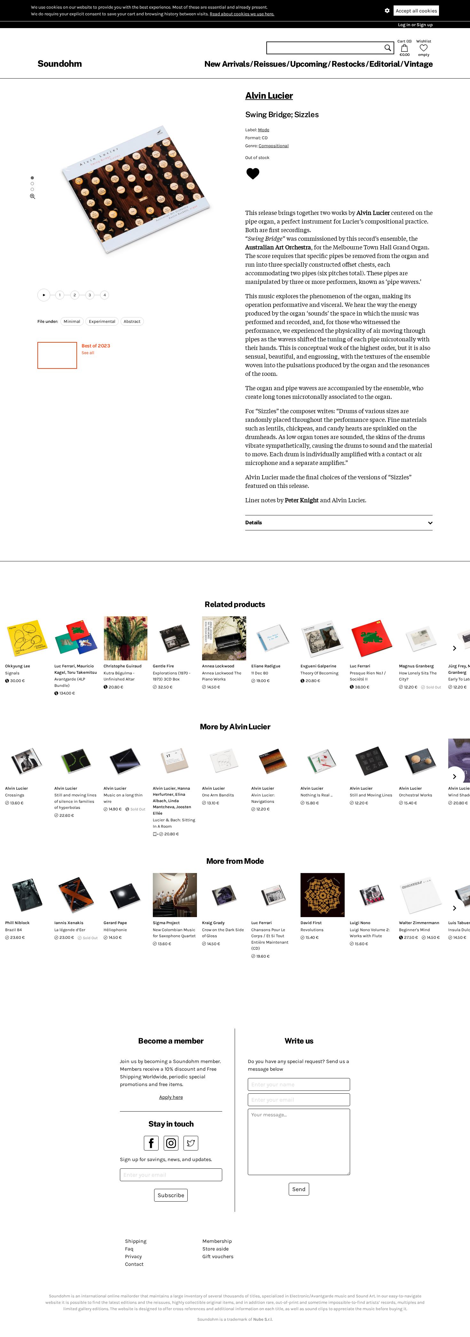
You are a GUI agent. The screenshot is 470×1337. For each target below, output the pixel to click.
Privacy (133, 1256)
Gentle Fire (163, 666)
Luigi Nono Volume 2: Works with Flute (370, 932)
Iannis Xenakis (68, 922)
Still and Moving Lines (371, 795)
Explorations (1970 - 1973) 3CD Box (172, 676)
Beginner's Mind (414, 929)
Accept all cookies (416, 11)
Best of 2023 (96, 346)
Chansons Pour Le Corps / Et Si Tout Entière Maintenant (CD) (269, 939)
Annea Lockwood (218, 666)
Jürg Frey (457, 666)
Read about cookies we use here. (242, 14)
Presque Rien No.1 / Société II (368, 676)
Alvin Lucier (269, 95)
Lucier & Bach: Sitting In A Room (174, 823)
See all (88, 352)
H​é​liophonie (115, 929)
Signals (12, 673)
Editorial (384, 64)
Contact (134, 1264)
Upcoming (308, 64)
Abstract (132, 321)
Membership (217, 1241)
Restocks (348, 64)
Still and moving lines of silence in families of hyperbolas (75, 801)
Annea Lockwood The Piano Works (221, 676)
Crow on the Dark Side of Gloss (223, 932)
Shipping (135, 1241)
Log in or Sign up (415, 24)
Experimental (102, 321)
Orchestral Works (415, 795)
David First (311, 922)
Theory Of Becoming (319, 673)
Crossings (14, 795)
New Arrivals (226, 64)
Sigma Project (166, 922)
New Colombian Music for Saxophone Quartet (174, 932)
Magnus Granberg (416, 666)
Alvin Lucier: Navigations (263, 798)
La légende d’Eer (69, 929)
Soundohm (59, 63)
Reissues (270, 64)
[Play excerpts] (43, 295)
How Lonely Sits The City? (418, 676)
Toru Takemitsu (82, 672)
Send (299, 1189)
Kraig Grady (213, 922)
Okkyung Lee (17, 666)
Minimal (72, 321)
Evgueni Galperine (318, 666)
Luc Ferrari (64, 666)
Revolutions (312, 929)
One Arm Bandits (218, 795)
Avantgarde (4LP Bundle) (69, 682)
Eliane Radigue (265, 666)
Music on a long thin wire (123, 798)
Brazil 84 (13, 929)
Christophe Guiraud (123, 666)
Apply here (171, 1097)
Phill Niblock (17, 922)
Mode (263, 130)
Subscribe (171, 1195)
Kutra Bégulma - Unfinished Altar (119, 676)
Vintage (418, 64)
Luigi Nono (360, 922)
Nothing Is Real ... (317, 795)
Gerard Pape (115, 922)
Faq (129, 1249)
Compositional (274, 145)
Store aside (215, 1249)
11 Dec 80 (259, 673)
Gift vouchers (217, 1256)
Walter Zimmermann (419, 922)
